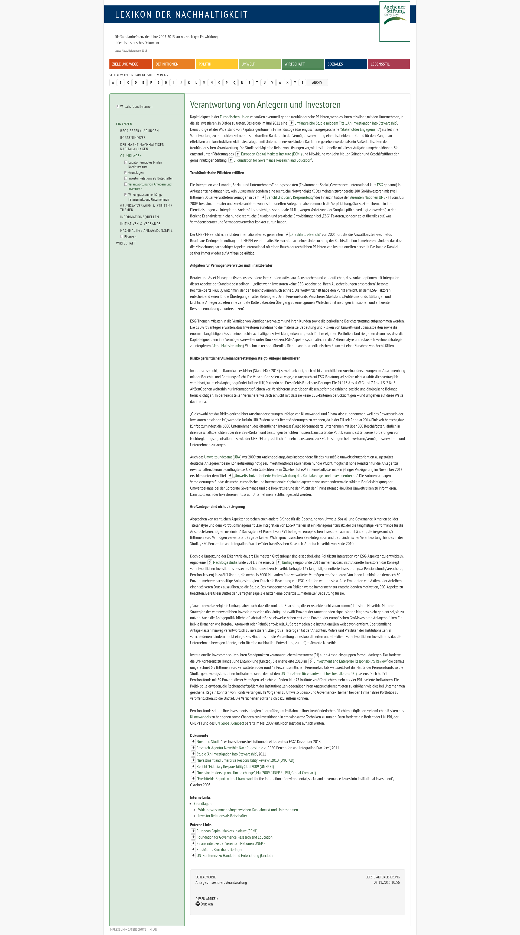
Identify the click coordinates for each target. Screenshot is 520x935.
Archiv (317, 82)
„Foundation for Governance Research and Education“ (273, 160)
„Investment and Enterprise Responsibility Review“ (351, 661)
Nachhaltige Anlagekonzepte (146, 230)
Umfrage (288, 562)
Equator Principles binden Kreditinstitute (145, 164)
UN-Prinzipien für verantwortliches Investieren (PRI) (319, 673)
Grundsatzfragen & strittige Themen (146, 207)
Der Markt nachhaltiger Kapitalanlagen (142, 146)
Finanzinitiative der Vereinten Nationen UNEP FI (231, 843)
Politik (205, 64)
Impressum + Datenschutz (127, 929)
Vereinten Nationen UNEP (368, 197)
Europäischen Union (234, 116)
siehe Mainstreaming (228, 345)
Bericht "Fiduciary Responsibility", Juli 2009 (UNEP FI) (235, 766)
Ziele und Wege (125, 64)
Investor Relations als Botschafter (222, 815)
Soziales (335, 64)
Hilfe (153, 929)
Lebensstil (380, 64)
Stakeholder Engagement (360, 129)
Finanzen (124, 124)
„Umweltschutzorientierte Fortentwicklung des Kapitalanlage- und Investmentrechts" (295, 475)
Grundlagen (203, 803)
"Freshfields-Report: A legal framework (225, 778)
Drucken (206, 904)
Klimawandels (200, 716)
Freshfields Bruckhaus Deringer (219, 849)
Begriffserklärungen (139, 130)
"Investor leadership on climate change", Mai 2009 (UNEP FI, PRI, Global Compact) (256, 772)
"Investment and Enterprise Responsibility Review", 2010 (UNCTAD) (245, 760)
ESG (380, 184)
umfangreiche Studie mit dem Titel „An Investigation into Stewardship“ (346, 123)
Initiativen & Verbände (140, 223)
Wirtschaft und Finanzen (136, 106)
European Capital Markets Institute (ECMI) (271, 154)
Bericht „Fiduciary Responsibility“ (290, 197)
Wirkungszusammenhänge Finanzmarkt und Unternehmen (148, 196)
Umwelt (248, 64)
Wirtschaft (295, 64)
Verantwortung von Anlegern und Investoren (149, 186)
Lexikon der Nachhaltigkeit (182, 14)
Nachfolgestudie (225, 562)
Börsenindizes (133, 137)
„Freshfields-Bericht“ (305, 234)
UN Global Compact (229, 723)
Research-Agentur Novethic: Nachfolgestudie (230, 747)
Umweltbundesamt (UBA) (222, 457)
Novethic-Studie (208, 741)
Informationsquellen (139, 216)
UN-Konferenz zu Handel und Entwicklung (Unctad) (234, 855)
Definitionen (167, 64)
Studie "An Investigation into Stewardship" (227, 754)
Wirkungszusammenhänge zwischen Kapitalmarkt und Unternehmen (248, 809)
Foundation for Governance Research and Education (234, 837)
